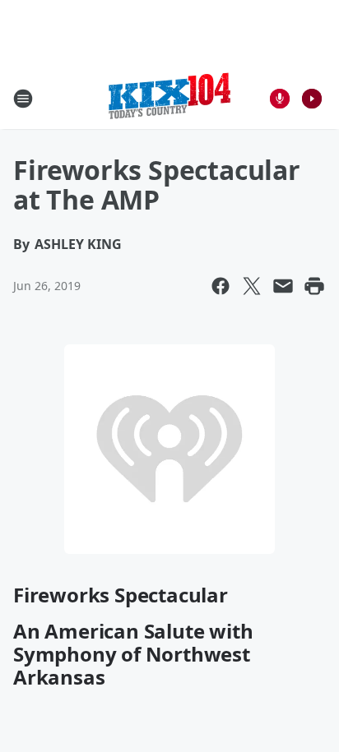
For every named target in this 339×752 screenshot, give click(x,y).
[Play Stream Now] (312, 98)
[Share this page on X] (251, 286)
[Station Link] (169, 98)
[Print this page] (314, 286)
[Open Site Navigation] (23, 98)
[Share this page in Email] (283, 286)
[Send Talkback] (280, 98)
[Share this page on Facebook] (220, 286)
